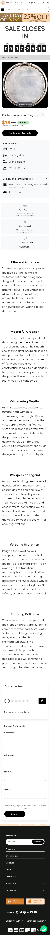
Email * (7, 771)
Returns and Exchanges (22, 184)
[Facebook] (17, 912)
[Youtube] (35, 912)
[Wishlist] (38, 2)
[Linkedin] (31, 912)
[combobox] (24, 9)
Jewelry (10, 57)
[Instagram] (28, 912)
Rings (16, 57)
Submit (14, 814)
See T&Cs (30, 216)
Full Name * (9, 755)
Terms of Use (31, 806)
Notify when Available (20, 133)
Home (4, 57)
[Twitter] (20, 912)
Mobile (7, 789)
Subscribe (38, 842)
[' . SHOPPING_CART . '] (43, 2)
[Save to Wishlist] (37, 115)
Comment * (10, 732)
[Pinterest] (24, 912)
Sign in (32, 3)
